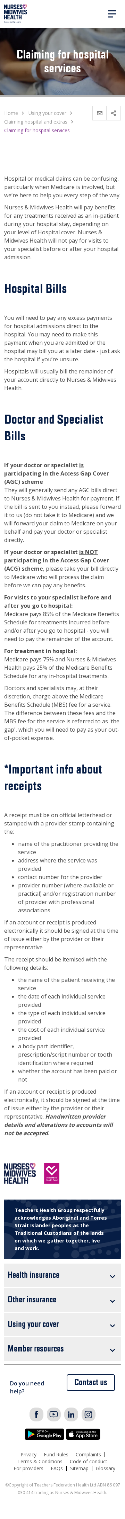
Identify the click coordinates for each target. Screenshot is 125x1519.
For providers (28, 1468)
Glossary (105, 1468)
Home (11, 113)
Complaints (88, 1454)
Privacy (28, 1454)
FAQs (57, 1468)
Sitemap (79, 1468)
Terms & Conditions (39, 1461)
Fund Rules (56, 1454)
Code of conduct (88, 1461)
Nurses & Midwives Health (15, 13)
